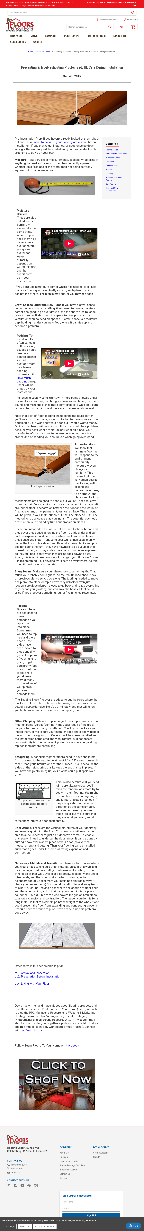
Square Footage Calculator (73, 1165)
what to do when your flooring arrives (58, 142)
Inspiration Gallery (68, 1169)
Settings (9, 1226)
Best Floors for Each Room (116, 154)
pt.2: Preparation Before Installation (38, 976)
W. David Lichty (32, 1030)
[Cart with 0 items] (133, 27)
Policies (64, 1157)
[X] (9, 1185)
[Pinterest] (29, 1185)
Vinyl (34, 36)
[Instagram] (36, 1185)
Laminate (51, 36)
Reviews (64, 1178)
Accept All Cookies (44, 1226)
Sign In (96, 1157)
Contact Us (65, 1174)
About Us (64, 1152)
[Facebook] (15, 1185)
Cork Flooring (111, 184)
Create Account (100, 1152)
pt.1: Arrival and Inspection (32, 973)
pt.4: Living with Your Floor (32, 983)
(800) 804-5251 (19, 1164)
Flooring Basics (112, 150)
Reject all (24, 1226)
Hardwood (16, 36)
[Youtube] (22, 1185)
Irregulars (120, 36)
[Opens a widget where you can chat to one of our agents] (133, 1226)
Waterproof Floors (113, 158)
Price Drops (71, 36)
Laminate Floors (112, 166)
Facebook (72, 1045)
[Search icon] (132, 13)
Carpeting (109, 174)
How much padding (24, 379)
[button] (130, 20)
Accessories (18, 42)
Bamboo (109, 170)
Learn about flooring (69, 1161)
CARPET (37, 42)
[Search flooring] (109, 27)
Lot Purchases (96, 36)
